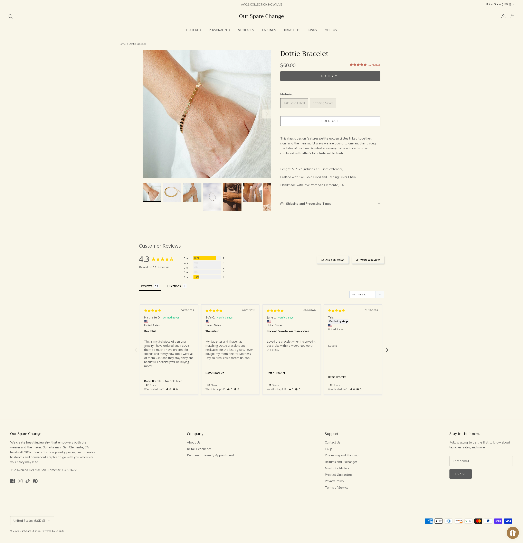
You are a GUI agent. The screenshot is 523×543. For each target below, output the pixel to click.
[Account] (502, 16)
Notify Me (330, 76)
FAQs (328, 449)
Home (121, 43)
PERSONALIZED (219, 30)
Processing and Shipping (342, 455)
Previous (136, 347)
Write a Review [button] (370, 260)
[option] (207, 114)
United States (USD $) (498, 4)
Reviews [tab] (146, 286)
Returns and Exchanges (341, 462)
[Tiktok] (27, 481)
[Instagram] (20, 481)
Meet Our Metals (337, 468)
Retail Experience (199, 449)
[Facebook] (12, 481)
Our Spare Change (29, 531)
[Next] (266, 113)
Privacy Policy (334, 481)
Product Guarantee (338, 475)
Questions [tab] (174, 286)
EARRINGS (269, 30)
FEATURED (193, 30)
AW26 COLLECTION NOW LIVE (261, 4)
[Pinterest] (35, 481)
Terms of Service (337, 488)
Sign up (460, 474)
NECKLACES (246, 30)
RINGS (312, 30)
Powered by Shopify (52, 531)
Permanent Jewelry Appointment (210, 455)
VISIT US (331, 30)
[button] (168, 389)
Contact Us (332, 442)
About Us (193, 442)
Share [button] (152, 385)
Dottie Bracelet (137, 43)
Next (387, 347)
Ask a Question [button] (334, 260)
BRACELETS (292, 30)
